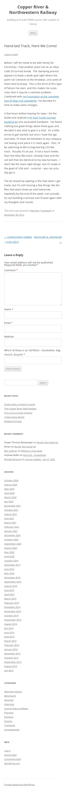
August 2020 (10, 548)
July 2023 (8, 501)
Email (8, 322)
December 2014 (12, 607)
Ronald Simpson (12, 459)
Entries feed (10, 755)
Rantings (8, 716)
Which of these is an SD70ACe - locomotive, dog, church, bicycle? (32, 352)
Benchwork (10, 695)
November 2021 (12, 505)
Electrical (8, 700)
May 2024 (9, 488)
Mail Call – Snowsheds (34, 455)
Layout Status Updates (16, 708)
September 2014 (12, 619)
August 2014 (10, 624)
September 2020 (12, 543)
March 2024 (10, 497)
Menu (33, 32)
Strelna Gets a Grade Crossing (19, 404)
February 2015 (11, 602)
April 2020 (9, 556)
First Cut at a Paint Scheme (18, 412)
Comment (11, 270)
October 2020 (11, 539)
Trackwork (45, 210)
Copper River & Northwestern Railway (33, 9)
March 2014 (10, 640)
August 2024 (10, 484)
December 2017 (12, 564)
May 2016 (9, 573)
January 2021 (11, 531)
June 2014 (9, 632)
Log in (7, 750)
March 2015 (10, 598)
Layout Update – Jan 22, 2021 (40, 459)
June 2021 (9, 518)
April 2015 (9, 594)
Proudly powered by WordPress (19, 784)
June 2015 (9, 590)
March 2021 (10, 522)
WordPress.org (12, 763)
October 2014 (11, 615)
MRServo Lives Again (31, 450)
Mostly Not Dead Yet (47, 442)
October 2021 (11, 510)
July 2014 (8, 628)
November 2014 (12, 611)
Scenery (8, 721)
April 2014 (9, 636)
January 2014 (11, 649)
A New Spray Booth (14, 417)
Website (9, 336)
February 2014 (11, 645)
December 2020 (12, 535)
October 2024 (11, 480)
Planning (34, 210)
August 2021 (10, 514)
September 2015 (12, 581)
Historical (9, 704)
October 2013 (11, 657)
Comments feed (12, 759)
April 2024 (9, 493)
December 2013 (12, 653)
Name (8, 309)
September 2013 (12, 662)
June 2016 (9, 569)
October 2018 (11, 560)
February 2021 (11, 526)
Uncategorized (11, 729)
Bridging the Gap (13, 421)
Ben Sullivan (10, 450)
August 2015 (10, 586)
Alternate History (13, 691)
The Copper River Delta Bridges (20, 408)
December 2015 (12, 577)
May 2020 (9, 552)
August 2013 (10, 666)
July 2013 (8, 670)
